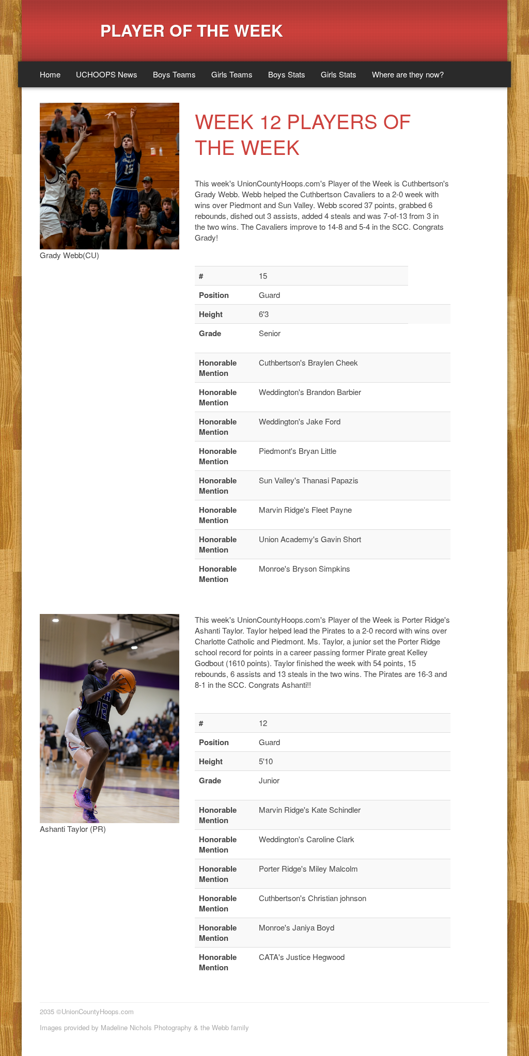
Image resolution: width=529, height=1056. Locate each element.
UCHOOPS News (106, 74)
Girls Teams (232, 74)
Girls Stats (338, 74)
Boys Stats (286, 74)
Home (50, 74)
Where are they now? (408, 74)
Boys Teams (174, 74)
